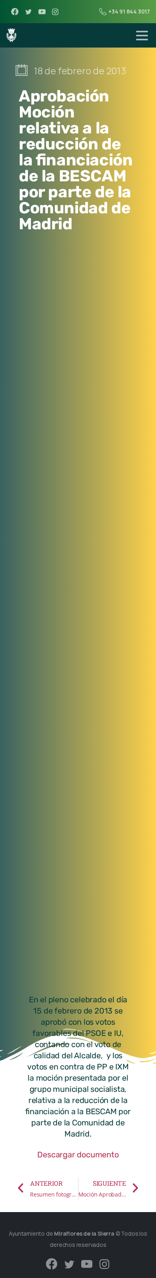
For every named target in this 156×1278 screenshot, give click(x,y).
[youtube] (42, 11)
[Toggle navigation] (142, 35)
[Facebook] (15, 11)
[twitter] (28, 11)
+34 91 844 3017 (129, 11)
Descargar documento (77, 1154)
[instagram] (55, 11)
